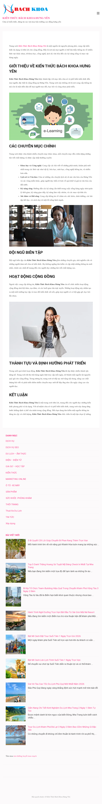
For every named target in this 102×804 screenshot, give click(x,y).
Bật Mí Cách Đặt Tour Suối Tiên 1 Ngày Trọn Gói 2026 (54, 636)
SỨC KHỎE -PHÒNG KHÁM (19, 498)
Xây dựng (10, 523)
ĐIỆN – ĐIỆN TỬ (14, 460)
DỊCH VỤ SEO (12, 447)
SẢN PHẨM (11, 491)
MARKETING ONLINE (16, 479)
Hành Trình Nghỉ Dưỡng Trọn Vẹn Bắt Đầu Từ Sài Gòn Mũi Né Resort (61, 612)
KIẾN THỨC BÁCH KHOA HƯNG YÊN (26, 18)
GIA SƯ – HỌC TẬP (15, 466)
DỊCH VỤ (10, 441)
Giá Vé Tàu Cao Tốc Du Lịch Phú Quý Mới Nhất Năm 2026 (56, 684)
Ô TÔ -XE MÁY (13, 485)
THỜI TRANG (12, 504)
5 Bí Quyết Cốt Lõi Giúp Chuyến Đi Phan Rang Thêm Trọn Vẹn (58, 540)
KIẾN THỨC (11, 472)
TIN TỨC (10, 517)
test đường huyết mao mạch (25, 756)
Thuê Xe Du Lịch (14, 510)
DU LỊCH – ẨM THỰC (16, 453)
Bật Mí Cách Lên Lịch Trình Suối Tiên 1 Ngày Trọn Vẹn (54, 660)
